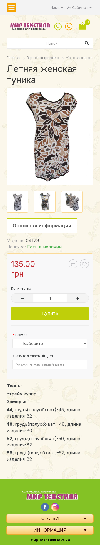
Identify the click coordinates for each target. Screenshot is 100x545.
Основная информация (41, 225)
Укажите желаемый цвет (32, 356)
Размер (21, 335)
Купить (50, 313)
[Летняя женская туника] (50, 136)
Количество (21, 288)
